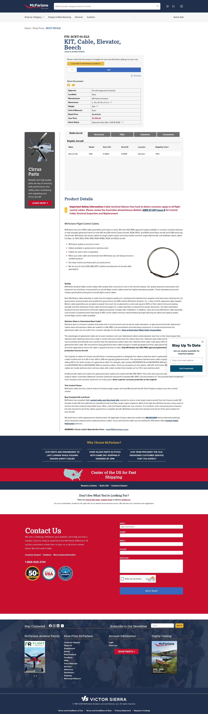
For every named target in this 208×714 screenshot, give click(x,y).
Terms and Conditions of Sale (99, 710)
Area (123, 523)
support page (106, 499)
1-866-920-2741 (35, 562)
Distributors (69, 672)
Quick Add (178, 17)
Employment (69, 648)
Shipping (68, 675)
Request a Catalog (89, 485)
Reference (68, 669)
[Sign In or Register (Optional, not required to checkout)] (167, 6)
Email (123, 540)
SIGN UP (179, 625)
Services (79, 17)
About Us (68, 645)
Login (111, 642)
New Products (70, 654)
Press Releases (70, 663)
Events (67, 651)
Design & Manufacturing (59, 17)
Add (108, 70)
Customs (91, 17)
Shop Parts (38, 28)
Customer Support (119, 485)
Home (28, 28)
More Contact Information (64, 554)
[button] (85, 64)
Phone (123, 549)
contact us (125, 499)
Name (123, 532)
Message (125, 558)
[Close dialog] (202, 342)
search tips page (93, 499)
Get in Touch (151, 590)
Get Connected (186, 368)
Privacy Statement (123, 710)
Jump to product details (74, 51)
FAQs (66, 660)
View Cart (113, 645)
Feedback (47, 554)
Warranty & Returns (72, 678)
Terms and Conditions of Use (70, 710)
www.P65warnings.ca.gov (117, 429)
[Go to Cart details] (173, 6)
